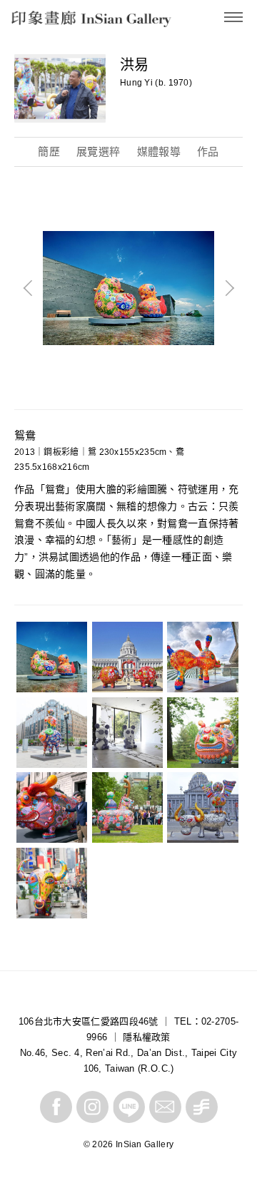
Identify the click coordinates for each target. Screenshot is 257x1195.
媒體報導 (159, 151)
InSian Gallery (65, 22)
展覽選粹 (98, 151)
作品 (208, 151)
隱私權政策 (147, 1037)
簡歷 (49, 151)
